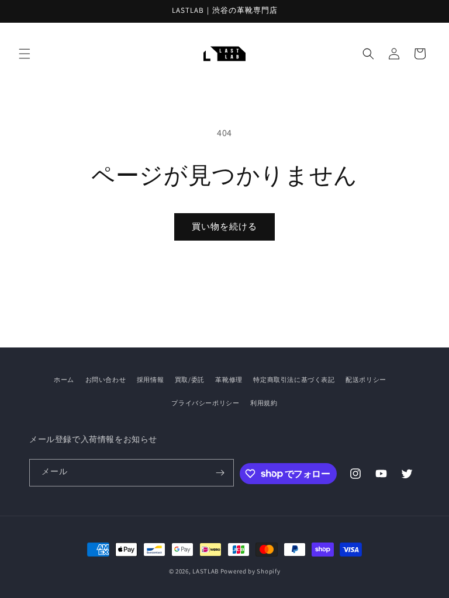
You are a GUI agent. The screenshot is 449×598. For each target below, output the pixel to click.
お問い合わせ (105, 380)
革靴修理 (228, 380)
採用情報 (150, 380)
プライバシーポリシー (205, 403)
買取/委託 (190, 380)
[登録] (220, 472)
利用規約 (263, 403)
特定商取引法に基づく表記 (293, 380)
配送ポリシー (366, 380)
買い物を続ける (224, 226)
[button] (24, 54)
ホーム (64, 380)
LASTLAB (205, 571)
